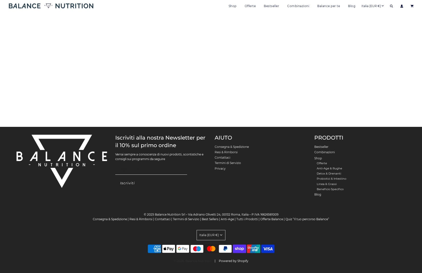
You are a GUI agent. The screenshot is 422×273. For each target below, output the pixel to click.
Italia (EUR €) (371, 6)
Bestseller (271, 6)
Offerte (250, 6)
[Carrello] (412, 6)
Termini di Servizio (228, 163)
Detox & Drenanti (329, 173)
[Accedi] (402, 6)
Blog (351, 6)
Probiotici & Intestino (331, 178)
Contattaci (222, 157)
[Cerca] (391, 6)
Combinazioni (298, 6)
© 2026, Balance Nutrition (192, 261)
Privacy (220, 168)
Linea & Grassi (327, 184)
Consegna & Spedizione (232, 147)
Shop (318, 158)
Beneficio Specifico (330, 189)
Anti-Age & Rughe (329, 168)
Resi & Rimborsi (226, 152)
